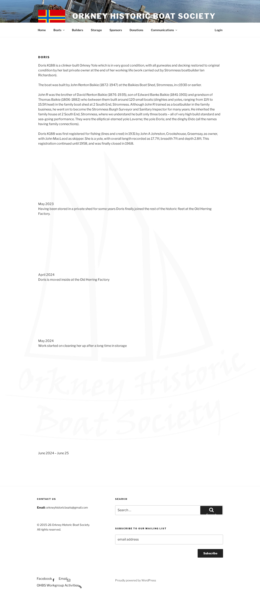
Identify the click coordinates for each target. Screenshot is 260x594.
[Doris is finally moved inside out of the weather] (68, 309)
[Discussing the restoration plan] (68, 375)
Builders (77, 30)
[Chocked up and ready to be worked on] (129, 309)
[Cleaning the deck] (68, 422)
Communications (162, 30)
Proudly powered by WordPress (135, 580)
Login (218, 30)
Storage (96, 30)
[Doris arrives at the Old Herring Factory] (68, 243)
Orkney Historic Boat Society (144, 16)
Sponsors (115, 30)
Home (42, 30)
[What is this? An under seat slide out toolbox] (129, 375)
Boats (57, 30)
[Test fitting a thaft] (191, 375)
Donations (136, 30)
